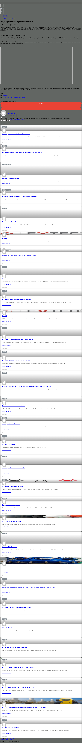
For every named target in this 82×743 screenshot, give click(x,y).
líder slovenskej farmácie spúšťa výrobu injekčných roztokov (13, 97)
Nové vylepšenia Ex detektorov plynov (12, 221)
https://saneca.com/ (5, 95)
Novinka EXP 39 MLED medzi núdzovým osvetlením (16, 607)
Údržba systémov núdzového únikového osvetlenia (16, 134)
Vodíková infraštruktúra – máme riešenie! (13, 406)
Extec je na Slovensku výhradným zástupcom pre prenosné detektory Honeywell (24, 707)
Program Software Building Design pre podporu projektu (18, 667)
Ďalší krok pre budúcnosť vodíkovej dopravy (14, 647)
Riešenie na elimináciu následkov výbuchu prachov (16, 360)
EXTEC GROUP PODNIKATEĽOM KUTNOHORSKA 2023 (18, 687)
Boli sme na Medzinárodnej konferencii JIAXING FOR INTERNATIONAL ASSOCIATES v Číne (28, 587)
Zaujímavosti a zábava (12, 18)
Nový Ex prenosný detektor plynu (11, 521)
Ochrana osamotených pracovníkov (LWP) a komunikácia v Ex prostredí (22, 152)
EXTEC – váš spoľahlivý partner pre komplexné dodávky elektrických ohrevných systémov (27, 386)
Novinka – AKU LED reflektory (11, 178)
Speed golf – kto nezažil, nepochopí (11, 424)
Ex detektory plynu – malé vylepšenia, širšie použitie (16, 299)
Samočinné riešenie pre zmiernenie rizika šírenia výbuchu (17, 339)
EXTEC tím (5, 18)
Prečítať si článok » (6, 139)
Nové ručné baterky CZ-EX (9, 444)
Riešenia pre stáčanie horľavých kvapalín (13, 468)
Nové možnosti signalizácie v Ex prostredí (13, 486)
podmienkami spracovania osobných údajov (17, 119)
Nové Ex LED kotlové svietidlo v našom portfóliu (15, 567)
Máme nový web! (7, 627)
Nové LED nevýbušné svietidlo (10, 727)
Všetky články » (12, 115)
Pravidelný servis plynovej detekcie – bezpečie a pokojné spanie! (19, 196)
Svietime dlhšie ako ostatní (9, 547)
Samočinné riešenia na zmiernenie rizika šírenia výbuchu (17, 278)
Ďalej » (13, 738)
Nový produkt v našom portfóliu (11, 505)
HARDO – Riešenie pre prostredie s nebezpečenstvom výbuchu (19, 255)
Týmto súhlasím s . (14, 119)
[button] (41, 3)
